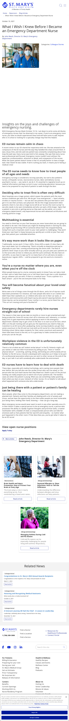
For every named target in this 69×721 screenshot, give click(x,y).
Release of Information (11, 678)
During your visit (8, 665)
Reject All (34, 712)
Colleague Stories (57, 44)
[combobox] (51, 647)
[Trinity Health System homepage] (17, 9)
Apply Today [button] (7, 430)
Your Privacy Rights (34, 707)
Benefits (5, 684)
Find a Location (26, 633)
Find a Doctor (25, 630)
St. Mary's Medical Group (11, 668)
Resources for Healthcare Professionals (57, 632)
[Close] (66, 697)
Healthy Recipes (42, 660)
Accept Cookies (34, 717)
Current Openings (9, 686)
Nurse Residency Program (12, 692)
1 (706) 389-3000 (8, 635)
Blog (37, 668)
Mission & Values (42, 689)
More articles (9, 439)
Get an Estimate (8, 670)
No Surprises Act (8, 675)
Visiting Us (40, 684)
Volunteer (39, 692)
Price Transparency (9, 673)
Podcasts (39, 670)
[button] (65, 5)
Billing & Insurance (9, 660)
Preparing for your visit (11, 663)
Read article (17, 478)
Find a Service (25, 637)
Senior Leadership (43, 686)
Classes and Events (43, 663)
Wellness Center (42, 665)
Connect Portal (53, 635)
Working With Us (8, 689)
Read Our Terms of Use (41, 703)
